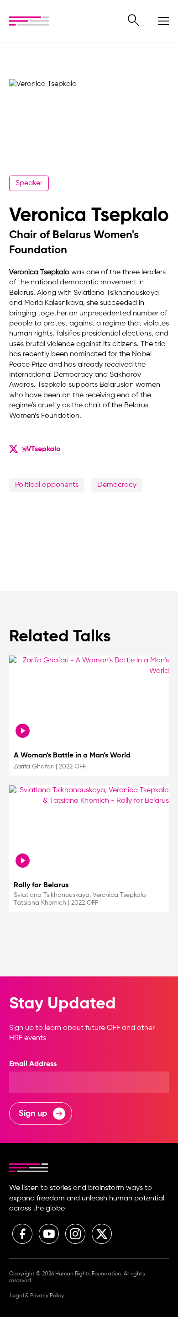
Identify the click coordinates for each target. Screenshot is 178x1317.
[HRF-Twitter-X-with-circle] (102, 1234)
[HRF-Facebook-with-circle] (22, 1234)
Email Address (33, 1064)
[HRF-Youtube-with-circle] (49, 1234)
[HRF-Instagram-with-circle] (75, 1234)
